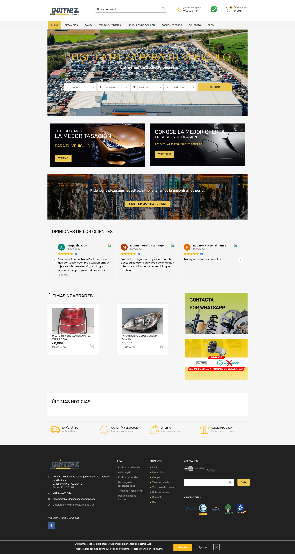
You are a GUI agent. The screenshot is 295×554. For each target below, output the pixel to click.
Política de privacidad (129, 467)
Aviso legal (124, 472)
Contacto (195, 25)
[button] (240, 260)
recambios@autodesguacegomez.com (74, 499)
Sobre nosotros (172, 25)
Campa (89, 25)
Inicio (54, 25)
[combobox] (80, 87)
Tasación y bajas (110, 25)
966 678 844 (191, 10)
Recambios (71, 25)
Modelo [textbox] (110, 87)
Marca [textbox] (76, 87)
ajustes (160, 548)
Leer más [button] (63, 275)
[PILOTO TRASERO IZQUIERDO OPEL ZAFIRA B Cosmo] (73, 321)
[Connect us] (51, 526)
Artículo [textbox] (178, 87)
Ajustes (203, 547)
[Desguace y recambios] (62, 10)
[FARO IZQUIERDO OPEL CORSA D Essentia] (142, 321)
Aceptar (183, 547)
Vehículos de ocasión (141, 25)
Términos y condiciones (131, 490)
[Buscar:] (131, 9)
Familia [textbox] (143, 87)
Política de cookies (128, 477)
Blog (211, 25)
